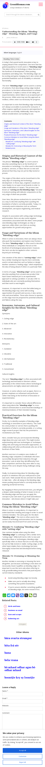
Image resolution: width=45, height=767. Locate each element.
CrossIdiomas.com (20, 4)
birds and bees (14, 606)
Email (4, 698)
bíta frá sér (11, 645)
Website (5, 705)
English (23, 624)
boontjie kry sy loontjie (19, 677)
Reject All (22, 762)
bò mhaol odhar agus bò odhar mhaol (19, 668)
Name (5, 691)
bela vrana (11, 660)
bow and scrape (14, 614)
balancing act (13, 618)
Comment (6, 713)
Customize (22, 756)
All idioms (5, 28)
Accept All (22, 750)
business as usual (15, 610)
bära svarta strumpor (18, 638)
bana (7, 652)
